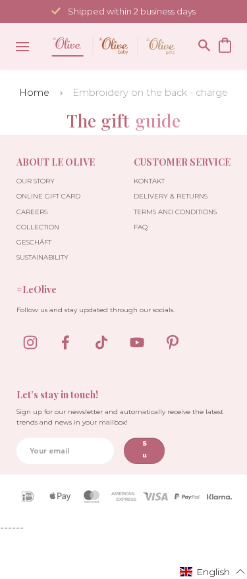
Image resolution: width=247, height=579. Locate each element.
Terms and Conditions (175, 212)
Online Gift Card (48, 196)
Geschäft (33, 242)
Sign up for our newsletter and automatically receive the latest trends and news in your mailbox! (119, 417)
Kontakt (149, 181)
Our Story (35, 181)
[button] (212, 571)
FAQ (141, 227)
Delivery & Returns (170, 196)
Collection (37, 227)
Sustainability (42, 257)
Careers (31, 212)
